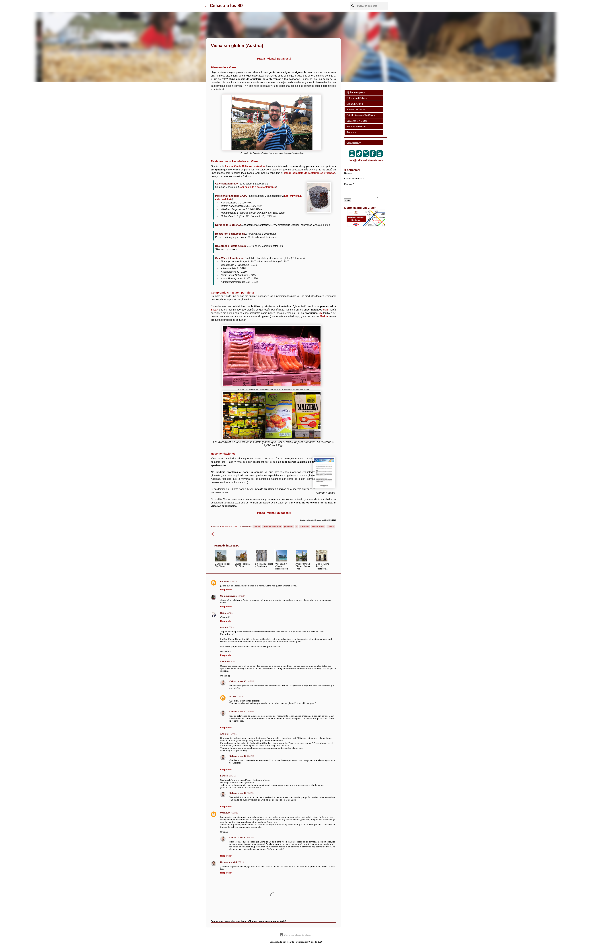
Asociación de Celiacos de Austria (245, 166)
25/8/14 (250, 756)
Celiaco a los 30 (226, 5)
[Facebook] (373, 156)
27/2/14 (233, 581)
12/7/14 (234, 661)
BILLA (214, 309)
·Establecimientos (272, 526)
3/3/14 (231, 627)
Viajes (331, 526)
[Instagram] (352, 156)
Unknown (225, 812)
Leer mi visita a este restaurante (257, 187)
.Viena (257, 526)
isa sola (233, 696)
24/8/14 (234, 734)
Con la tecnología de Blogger (297, 935)
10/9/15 (232, 776)
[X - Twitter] (366, 156)
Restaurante (318, 526)
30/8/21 (250, 711)
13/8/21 (242, 696)
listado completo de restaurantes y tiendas (309, 173)
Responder (226, 589)
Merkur (324, 316)
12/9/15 (250, 793)
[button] (213, 534)
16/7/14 (250, 681)
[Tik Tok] (359, 156)
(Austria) (288, 526)
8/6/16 (241, 862)
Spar (326, 309)
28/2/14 (230, 613)
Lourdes (224, 581)
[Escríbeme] (366, 162)
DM (320, 313)
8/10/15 (234, 813)
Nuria (223, 613)
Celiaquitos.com (228, 596)
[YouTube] (379, 156)
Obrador (304, 526)
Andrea (224, 627)
